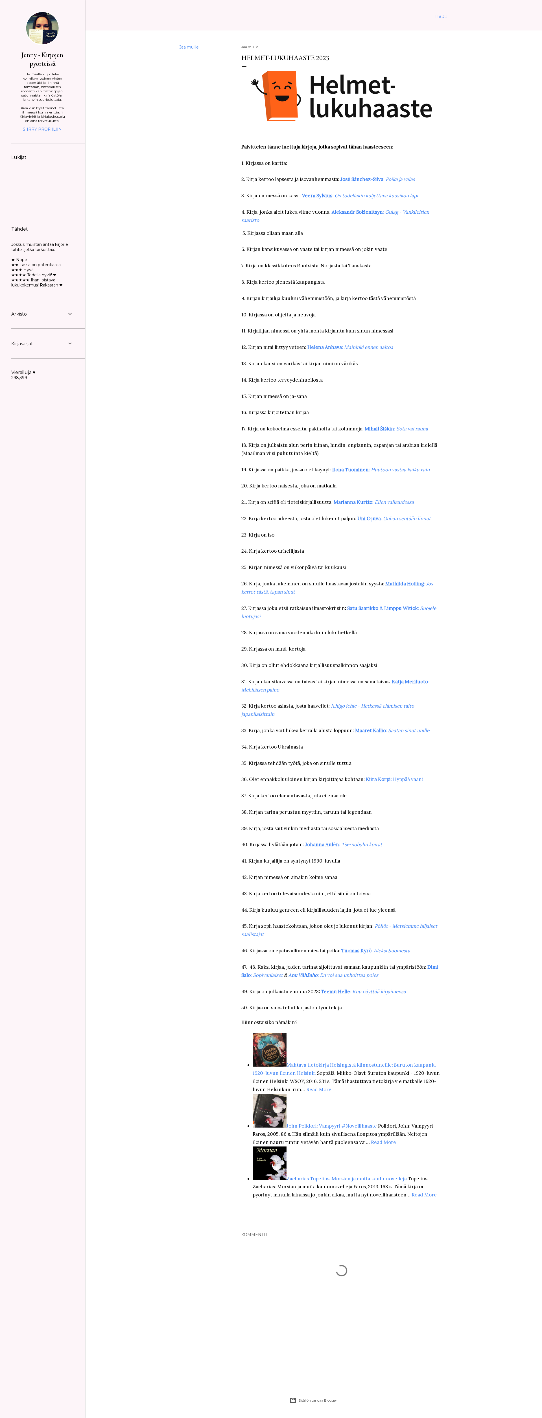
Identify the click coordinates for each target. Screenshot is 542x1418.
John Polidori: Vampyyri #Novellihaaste (332, 1126)
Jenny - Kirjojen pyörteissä (42, 59)
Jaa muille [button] (189, 47)
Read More (318, 1089)
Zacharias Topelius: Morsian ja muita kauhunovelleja (347, 1179)
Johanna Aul (319, 844)
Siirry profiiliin (42, 129)
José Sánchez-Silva (361, 179)
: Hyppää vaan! (394, 779)
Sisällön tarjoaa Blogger (318, 1400)
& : (399, 608)
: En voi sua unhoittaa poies (333, 975)
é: (357, 844)
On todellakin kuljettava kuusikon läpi (376, 195)
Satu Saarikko (362, 608)
